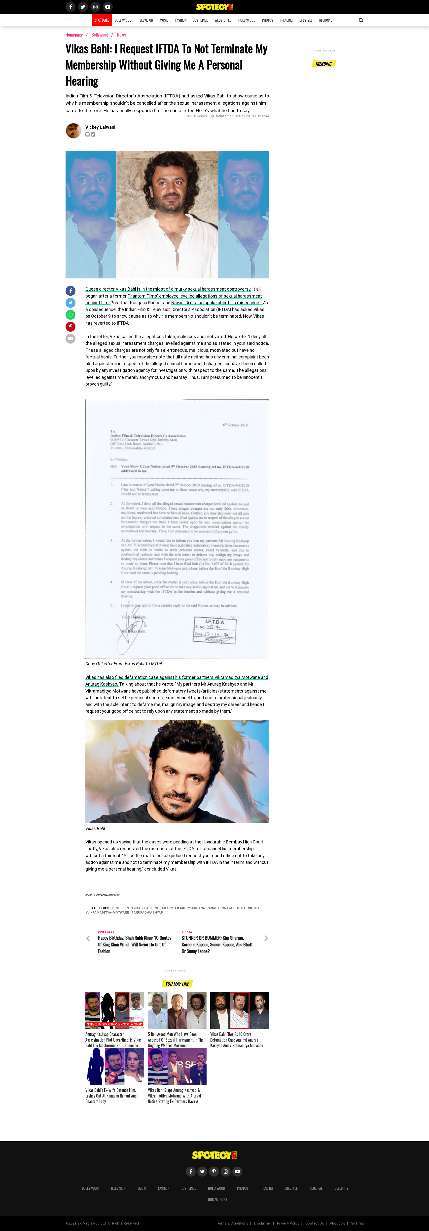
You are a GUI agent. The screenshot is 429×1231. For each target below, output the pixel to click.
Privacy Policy (288, 1223)
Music (164, 20)
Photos (267, 20)
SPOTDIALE (102, 20)
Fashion (180, 20)
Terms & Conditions (232, 1223)
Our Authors (217, 1199)
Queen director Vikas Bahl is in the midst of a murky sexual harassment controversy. (168, 289)
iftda (255, 908)
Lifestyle (305, 20)
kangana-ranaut (205, 908)
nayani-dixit (235, 908)
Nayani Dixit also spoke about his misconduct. (217, 302)
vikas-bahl (143, 908)
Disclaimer (262, 1223)
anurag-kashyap (148, 912)
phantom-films (171, 908)
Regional (325, 20)
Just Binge (200, 20)
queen (123, 908)
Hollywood (246, 20)
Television (145, 20)
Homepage (74, 34)
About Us (337, 1223)
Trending (286, 20)
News (121, 34)
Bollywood (123, 20)
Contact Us (314, 1223)
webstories (223, 20)
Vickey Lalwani (100, 127)
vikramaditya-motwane (108, 912)
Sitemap (358, 1223)
